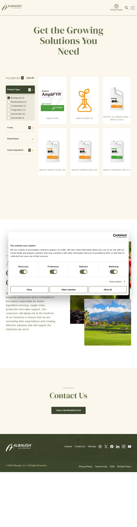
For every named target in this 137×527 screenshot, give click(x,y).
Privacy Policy (85, 466)
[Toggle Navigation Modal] (132, 7)
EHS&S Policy (124, 466)
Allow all (108, 289)
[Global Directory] (99, 446)
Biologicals (17, 98)
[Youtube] (128, 446)
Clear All (30, 78)
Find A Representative (68, 410)
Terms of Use (101, 466)
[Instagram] (122, 446)
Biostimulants (18, 102)
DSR (112, 466)
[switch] (53, 272)
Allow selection (68, 289)
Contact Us (80, 446)
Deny (29, 289)
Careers (68, 446)
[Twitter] (105, 446)
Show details (115, 281)
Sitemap (92, 446)
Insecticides (18, 114)
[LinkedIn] (116, 446)
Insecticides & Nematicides (18, 119)
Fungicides (18, 110)
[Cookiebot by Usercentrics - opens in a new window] (115, 236)
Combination (18, 106)
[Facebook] (110, 446)
